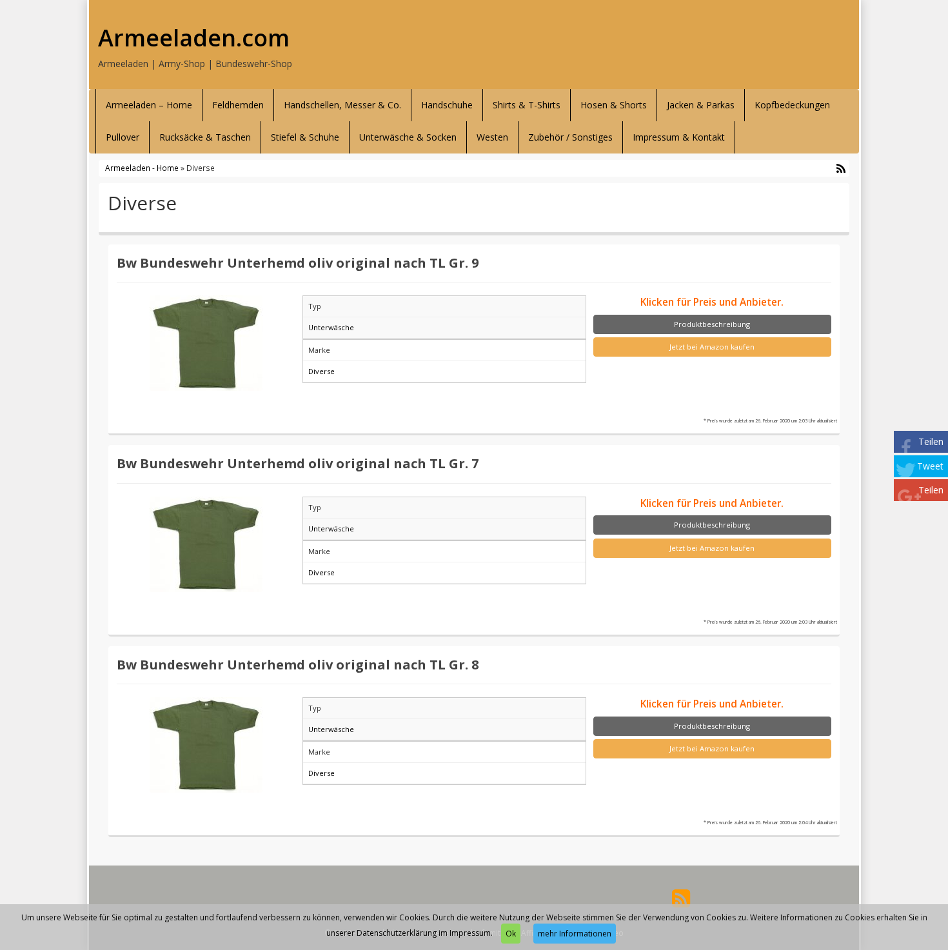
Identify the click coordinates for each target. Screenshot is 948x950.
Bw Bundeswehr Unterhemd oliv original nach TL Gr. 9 (298, 262)
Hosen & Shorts (613, 105)
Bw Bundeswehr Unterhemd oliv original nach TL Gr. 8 (298, 664)
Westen (492, 137)
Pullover (122, 137)
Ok (511, 933)
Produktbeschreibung (712, 324)
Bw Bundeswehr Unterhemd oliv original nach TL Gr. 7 (298, 463)
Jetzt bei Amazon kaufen (712, 346)
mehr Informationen (574, 933)
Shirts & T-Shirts (526, 105)
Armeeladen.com (194, 38)
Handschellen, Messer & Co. (342, 105)
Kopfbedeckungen (792, 105)
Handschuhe (447, 105)
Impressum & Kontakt (679, 137)
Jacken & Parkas (701, 105)
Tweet (930, 466)
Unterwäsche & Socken (408, 137)
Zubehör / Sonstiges (570, 137)
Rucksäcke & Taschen (205, 137)
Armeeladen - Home (142, 168)
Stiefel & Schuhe (305, 137)
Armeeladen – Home (149, 105)
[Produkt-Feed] (681, 897)
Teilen (930, 441)
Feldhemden (238, 105)
